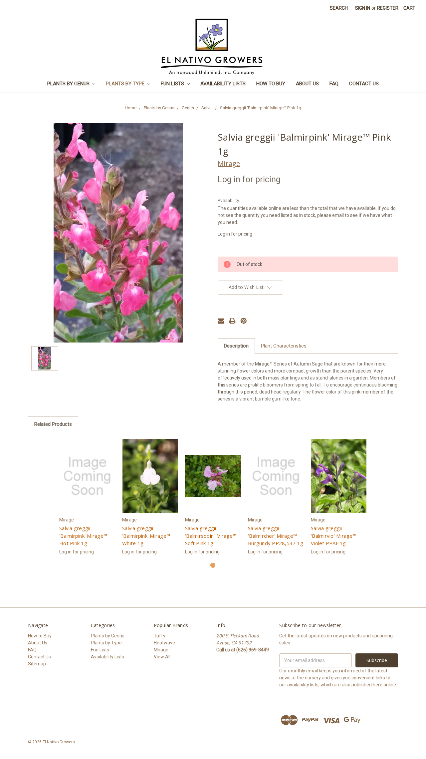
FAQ (333, 84)
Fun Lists (173, 84)
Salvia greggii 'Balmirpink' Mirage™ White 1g (146, 535)
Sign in (362, 8)
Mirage (161, 649)
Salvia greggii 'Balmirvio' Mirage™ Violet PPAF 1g (333, 535)
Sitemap (37, 663)
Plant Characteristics (284, 346)
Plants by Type (126, 84)
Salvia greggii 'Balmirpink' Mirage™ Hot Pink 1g (83, 535)
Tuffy (159, 635)
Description (236, 346)
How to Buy (270, 84)
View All (162, 656)
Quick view (87, 476)
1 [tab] (212, 565)
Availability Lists (223, 84)
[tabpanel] (87, 500)
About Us (307, 84)
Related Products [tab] (53, 424)
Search (339, 8)
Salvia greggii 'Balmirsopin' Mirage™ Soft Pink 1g (210, 535)
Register (387, 8)
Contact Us (364, 84)
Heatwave (164, 642)
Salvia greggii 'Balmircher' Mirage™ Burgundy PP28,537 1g (275, 535)
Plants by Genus (69, 84)
